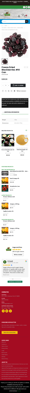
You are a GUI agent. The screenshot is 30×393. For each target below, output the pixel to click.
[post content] (8, 140)
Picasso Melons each (9, 196)
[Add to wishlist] (11, 136)
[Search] (26, 21)
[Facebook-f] (3, 310)
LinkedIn (8, 91)
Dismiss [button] (19, 391)
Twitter (5, 91)
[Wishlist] (23, 15)
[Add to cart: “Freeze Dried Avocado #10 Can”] (11, 140)
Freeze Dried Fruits (10, 148)
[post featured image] (5, 173)
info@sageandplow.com (7, 303)
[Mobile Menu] (3, 14)
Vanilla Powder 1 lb (8, 211)
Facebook (3, 91)
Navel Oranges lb (14, 178)
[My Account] (19, 16)
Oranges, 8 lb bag (14, 204)
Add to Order (19, 85)
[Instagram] (29, 7)
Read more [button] (6, 275)
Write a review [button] (18, 254)
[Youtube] (26, 7)
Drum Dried (18, 148)
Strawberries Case (15, 186)
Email (14, 91)
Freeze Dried (4, 148)
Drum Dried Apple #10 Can (22, 150)
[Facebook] (24, 7)
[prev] (25, 67)
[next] (27, 67)
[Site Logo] (7, 14)
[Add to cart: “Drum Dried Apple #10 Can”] (26, 140)
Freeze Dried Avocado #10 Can (8, 150)
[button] (26, 130)
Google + (11, 91)
